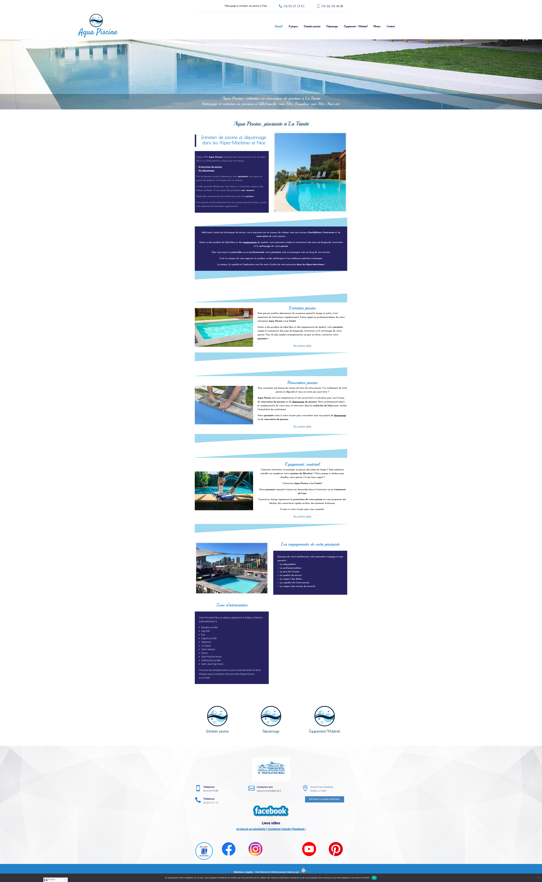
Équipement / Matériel (355, 26)
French (51, 879)
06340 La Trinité (318, 790)
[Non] (538, 877)
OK (374, 877)
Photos (376, 26)
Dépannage (332, 26)
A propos (293, 26)
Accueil (278, 26)
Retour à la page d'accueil (324, 799)
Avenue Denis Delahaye (321, 787)
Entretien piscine (312, 26)
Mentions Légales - (244, 872)
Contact (390, 26)
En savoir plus (302, 346)
